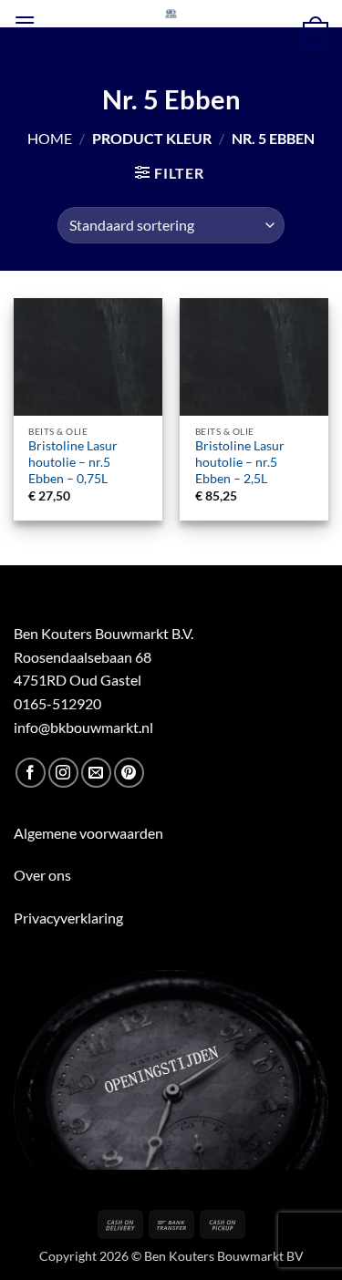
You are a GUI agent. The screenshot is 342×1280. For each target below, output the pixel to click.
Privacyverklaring (68, 917)
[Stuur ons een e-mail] (96, 773)
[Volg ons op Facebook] (31, 773)
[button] (25, 22)
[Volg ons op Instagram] (63, 773)
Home (49, 138)
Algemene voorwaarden (88, 832)
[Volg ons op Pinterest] (129, 773)
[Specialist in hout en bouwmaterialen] (171, 13)
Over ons (42, 874)
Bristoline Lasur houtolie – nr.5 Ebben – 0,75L (73, 462)
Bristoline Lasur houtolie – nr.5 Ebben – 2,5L (240, 462)
